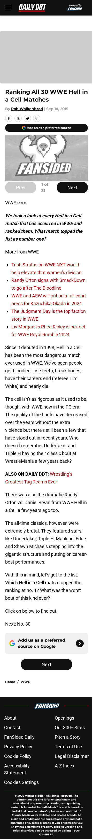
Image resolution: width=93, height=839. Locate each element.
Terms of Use (68, 746)
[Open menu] (8, 8)
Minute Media (34, 795)
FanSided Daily (19, 737)
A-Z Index (64, 765)
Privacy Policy (18, 746)
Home (10, 682)
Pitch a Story (68, 737)
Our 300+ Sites (70, 727)
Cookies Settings (21, 782)
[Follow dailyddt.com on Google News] (80, 643)
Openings (64, 718)
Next (72, 187)
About (10, 718)
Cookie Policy (18, 756)
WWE (25, 682)
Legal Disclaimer (72, 756)
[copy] (36, 118)
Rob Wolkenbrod (27, 108)
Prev (20, 187)
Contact (12, 727)
